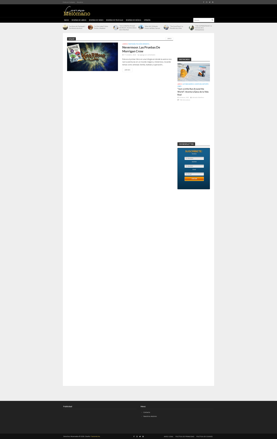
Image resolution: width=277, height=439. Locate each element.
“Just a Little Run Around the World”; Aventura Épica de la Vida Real (127, 28)
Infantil (146, 44)
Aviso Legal (168, 436)
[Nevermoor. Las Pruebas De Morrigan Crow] (92, 56)
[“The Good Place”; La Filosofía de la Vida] (166, 27)
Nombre (194, 154)
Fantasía (131, 44)
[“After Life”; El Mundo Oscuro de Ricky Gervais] (140, 27)
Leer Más (127, 70)
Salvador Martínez (198, 97)
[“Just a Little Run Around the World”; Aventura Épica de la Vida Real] (115, 27)
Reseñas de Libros (79, 20)
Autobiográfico (188, 84)
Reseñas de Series (96, 20)
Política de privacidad (185, 436)
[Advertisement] (174, 10)
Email (194, 169)
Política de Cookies (204, 436)
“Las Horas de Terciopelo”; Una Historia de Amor (77, 27)
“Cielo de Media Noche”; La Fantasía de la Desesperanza (203, 28)
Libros (169, 38)
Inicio (66, 20)
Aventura (198, 84)
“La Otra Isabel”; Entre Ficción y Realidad (101, 27)
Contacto (146, 412)
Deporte (205, 84)
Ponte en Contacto (69, 2)
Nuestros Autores (150, 416)
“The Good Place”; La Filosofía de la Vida (176, 27)
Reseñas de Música (133, 20)
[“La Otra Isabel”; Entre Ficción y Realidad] (90, 27)
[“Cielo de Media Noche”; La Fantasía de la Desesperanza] (191, 27)
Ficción (139, 44)
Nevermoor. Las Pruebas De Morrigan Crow (141, 49)
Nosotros (80, 2)
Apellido (194, 161)
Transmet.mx (95, 436)
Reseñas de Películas (114, 20)
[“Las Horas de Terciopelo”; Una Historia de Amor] (65, 27)
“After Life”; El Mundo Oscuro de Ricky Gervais (152, 27)
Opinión (147, 20)
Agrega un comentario (147, 55)
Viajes (179, 86)
